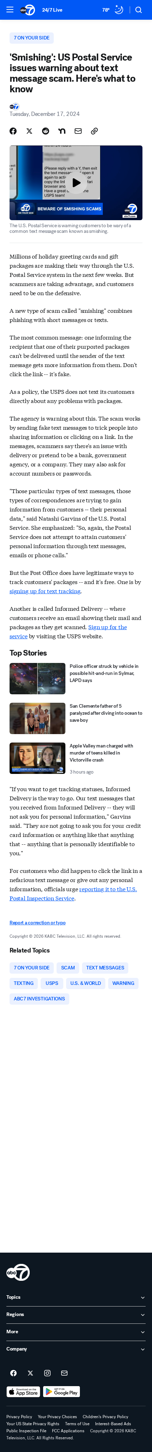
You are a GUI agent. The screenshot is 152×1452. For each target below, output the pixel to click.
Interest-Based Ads (113, 1424)
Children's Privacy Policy (105, 1417)
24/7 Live (52, 10)
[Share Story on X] (29, 131)
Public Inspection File (26, 1431)
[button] (9, 9)
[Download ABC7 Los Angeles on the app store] (23, 1391)
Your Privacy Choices (57, 1417)
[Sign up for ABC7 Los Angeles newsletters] (64, 1373)
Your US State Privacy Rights (32, 1424)
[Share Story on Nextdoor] (62, 131)
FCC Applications (68, 1431)
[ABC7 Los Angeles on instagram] (47, 1373)
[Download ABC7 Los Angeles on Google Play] (61, 1391)
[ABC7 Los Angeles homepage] (27, 9)
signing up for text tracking (45, 591)
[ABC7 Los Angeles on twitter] (30, 1373)
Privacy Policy (19, 1417)
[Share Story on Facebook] (13, 131)
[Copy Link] (94, 131)
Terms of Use (77, 1424)
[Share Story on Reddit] (46, 131)
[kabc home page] (18, 1272)
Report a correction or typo (37, 922)
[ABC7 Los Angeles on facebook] (13, 1373)
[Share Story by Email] (78, 131)
